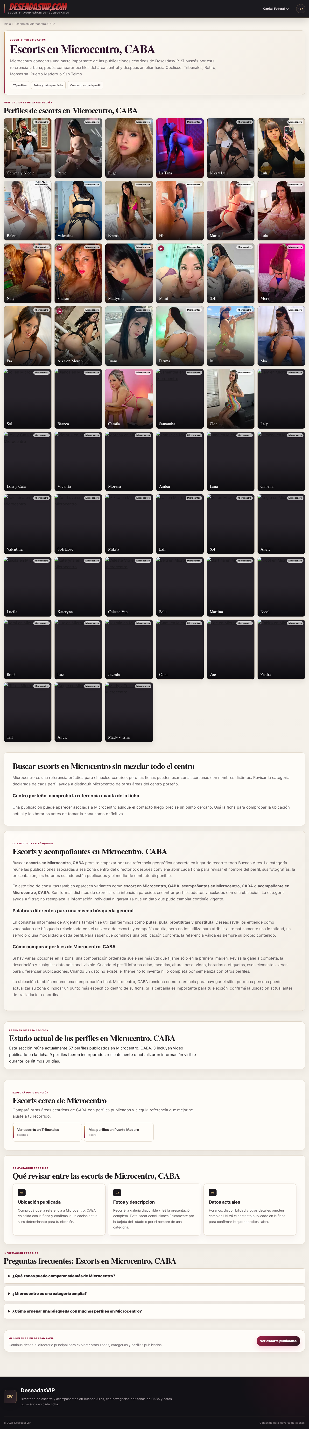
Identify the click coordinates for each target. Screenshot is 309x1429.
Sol (9, 423)
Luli (263, 173)
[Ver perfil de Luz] (78, 649)
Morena (114, 486)
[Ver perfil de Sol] (27, 398)
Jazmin (114, 674)
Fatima (164, 361)
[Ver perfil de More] (281, 273)
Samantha (167, 423)
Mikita (113, 549)
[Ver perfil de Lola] (281, 210)
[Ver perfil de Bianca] (78, 398)
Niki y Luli (219, 173)
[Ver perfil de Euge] (129, 148)
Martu (215, 235)
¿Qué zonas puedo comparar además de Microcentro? (63, 1275)
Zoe (213, 674)
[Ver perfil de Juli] (230, 336)
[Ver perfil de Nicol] (281, 587)
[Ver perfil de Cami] (180, 649)
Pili (162, 235)
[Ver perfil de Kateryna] (78, 587)
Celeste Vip (117, 611)
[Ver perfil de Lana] (230, 461)
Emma (113, 235)
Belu (163, 611)
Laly (264, 423)
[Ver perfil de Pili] (180, 210)
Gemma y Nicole (21, 173)
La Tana (165, 173)
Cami (163, 674)
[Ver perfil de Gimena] (281, 461)
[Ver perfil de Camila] (129, 398)
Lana (214, 486)
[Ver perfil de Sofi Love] (78, 524)
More (264, 298)
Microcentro (41, 122)
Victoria (64, 486)
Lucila (12, 611)
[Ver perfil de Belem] (27, 210)
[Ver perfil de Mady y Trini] (129, 712)
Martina (216, 611)
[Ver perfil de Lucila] (27, 587)
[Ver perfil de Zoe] (230, 649)
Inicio (7, 24)
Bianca (63, 423)
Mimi (163, 298)
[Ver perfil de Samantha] (180, 398)
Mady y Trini (119, 737)
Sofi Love (65, 549)
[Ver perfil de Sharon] (78, 273)
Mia (263, 361)
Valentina (65, 235)
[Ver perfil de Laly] (281, 398)
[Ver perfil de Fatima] (180, 336)
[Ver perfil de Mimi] (180, 273)
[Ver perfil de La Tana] (180, 148)
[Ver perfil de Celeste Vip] (129, 587)
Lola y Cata (16, 486)
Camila (114, 423)
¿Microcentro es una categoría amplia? (49, 1293)
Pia (9, 361)
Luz (60, 674)
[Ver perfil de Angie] (281, 524)
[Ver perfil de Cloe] (230, 398)
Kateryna (65, 611)
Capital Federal (274, 8)
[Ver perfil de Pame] (78, 148)
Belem (12, 235)
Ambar (164, 486)
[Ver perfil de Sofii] (230, 273)
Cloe (214, 423)
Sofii (214, 298)
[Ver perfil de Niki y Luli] (230, 148)
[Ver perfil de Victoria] (78, 461)
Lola (264, 235)
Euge (112, 173)
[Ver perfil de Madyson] (129, 273)
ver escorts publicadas (278, 1341)
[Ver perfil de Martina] (230, 587)
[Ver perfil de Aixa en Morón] (78, 336)
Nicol (265, 611)
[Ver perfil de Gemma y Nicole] (27, 148)
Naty (11, 298)
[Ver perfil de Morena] (129, 461)
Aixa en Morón (70, 361)
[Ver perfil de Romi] (27, 649)
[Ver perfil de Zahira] (281, 649)
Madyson (116, 298)
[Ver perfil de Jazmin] (129, 649)
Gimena (267, 486)
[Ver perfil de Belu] (180, 587)
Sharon (63, 298)
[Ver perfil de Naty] (27, 273)
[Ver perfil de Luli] (281, 148)
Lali (162, 549)
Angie (265, 549)
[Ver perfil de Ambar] (180, 461)
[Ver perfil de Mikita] (129, 524)
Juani (112, 361)
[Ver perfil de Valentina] (78, 210)
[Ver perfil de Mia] (281, 336)
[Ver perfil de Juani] (129, 336)
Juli (213, 361)
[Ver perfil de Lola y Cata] (27, 461)
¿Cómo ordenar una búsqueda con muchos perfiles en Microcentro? (77, 1311)
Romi (11, 674)
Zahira (265, 674)
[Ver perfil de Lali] (180, 524)
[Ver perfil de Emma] (129, 210)
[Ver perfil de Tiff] (27, 712)
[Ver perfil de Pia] (27, 336)
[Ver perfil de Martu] (230, 210)
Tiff (10, 737)
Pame (61, 173)
